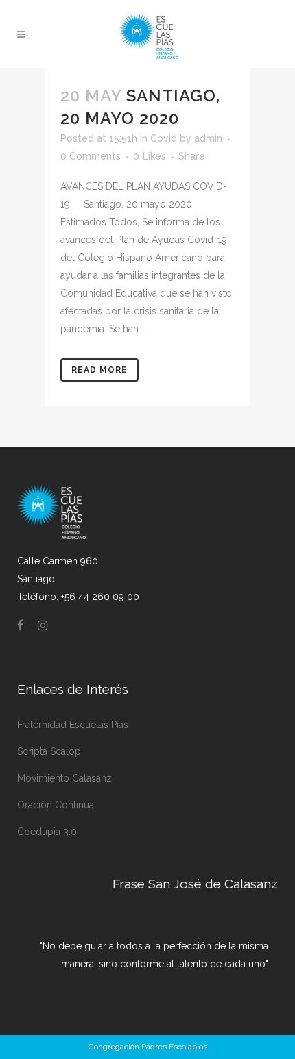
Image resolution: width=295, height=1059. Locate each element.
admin (208, 138)
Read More (99, 370)
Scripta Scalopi (50, 751)
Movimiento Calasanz (64, 778)
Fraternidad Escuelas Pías (72, 724)
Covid (163, 138)
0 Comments (90, 156)
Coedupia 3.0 (47, 831)
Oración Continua (55, 804)
